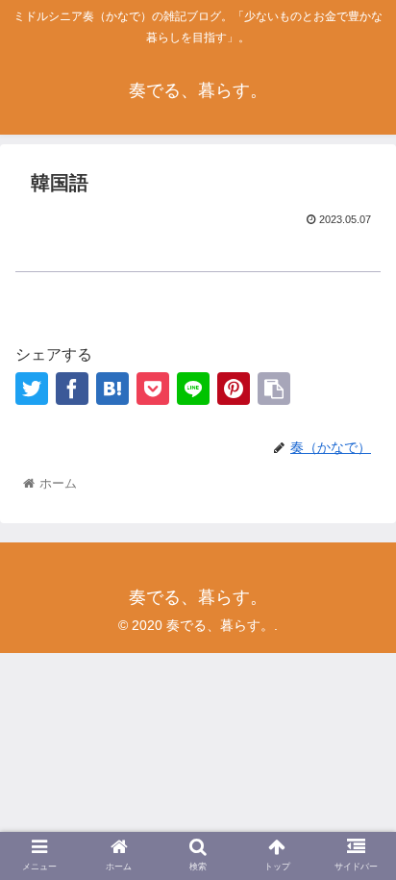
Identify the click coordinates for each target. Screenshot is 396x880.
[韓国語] (112, 388)
